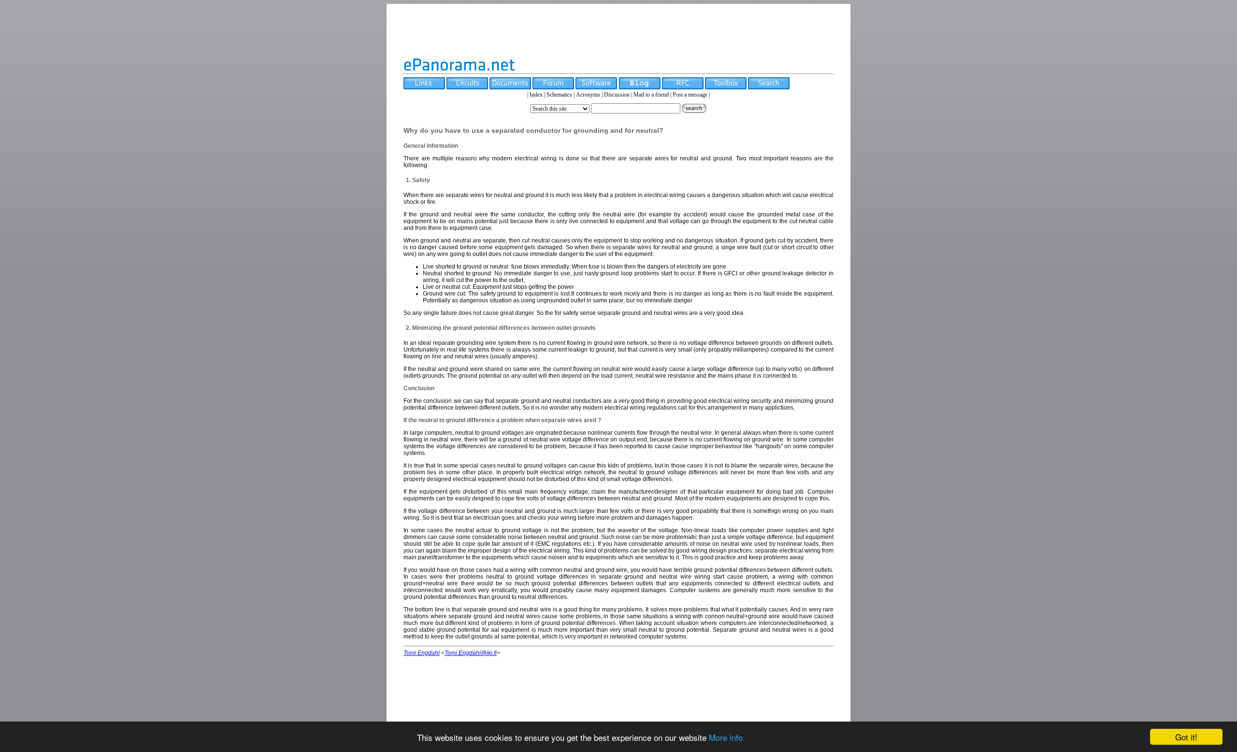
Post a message (690, 94)
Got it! (1186, 737)
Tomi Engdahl (421, 653)
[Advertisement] (618, 30)
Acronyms (588, 94)
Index (536, 94)
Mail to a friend (651, 94)
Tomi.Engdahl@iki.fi (471, 653)
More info (726, 737)
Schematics (559, 94)
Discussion (617, 94)
